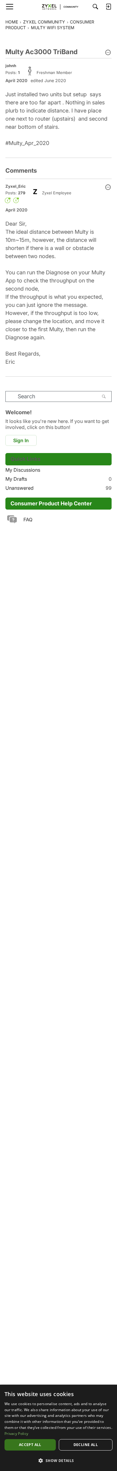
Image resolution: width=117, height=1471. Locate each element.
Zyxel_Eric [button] (15, 186)
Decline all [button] (86, 1444)
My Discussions (22, 470)
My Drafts (58, 479)
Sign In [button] (21, 440)
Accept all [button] (30, 1444)
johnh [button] (10, 65)
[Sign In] (108, 6)
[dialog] (58, 1428)
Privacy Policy (16, 1433)
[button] (108, 53)
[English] (58, 6)
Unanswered (58, 488)
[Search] (95, 6)
